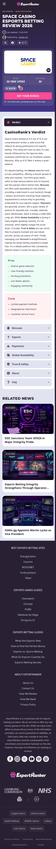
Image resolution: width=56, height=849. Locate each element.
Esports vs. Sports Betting (27, 655)
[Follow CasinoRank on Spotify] (38, 763)
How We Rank (27, 702)
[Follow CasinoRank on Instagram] (17, 763)
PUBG (27, 613)
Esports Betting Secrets (27, 666)
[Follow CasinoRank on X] (24, 763)
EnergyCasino (27, 560)
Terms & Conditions (11, 843)
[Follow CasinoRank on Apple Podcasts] (45, 763)
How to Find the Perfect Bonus (27, 649)
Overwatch (27, 602)
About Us (27, 686)
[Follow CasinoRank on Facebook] (10, 763)
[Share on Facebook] (13, 42)
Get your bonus (28, 96)
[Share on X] (5, 42)
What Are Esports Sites (27, 644)
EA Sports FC (27, 623)
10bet (27, 581)
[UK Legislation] (29, 794)
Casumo (27, 565)
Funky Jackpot (27, 576)
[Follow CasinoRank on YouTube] (31, 763)
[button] (28, 122)
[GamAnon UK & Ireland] (27, 802)
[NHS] (44, 794)
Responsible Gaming (43, 843)
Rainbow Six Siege (27, 618)
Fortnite (27, 607)
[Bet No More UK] (19, 802)
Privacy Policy (27, 708)
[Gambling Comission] (13, 794)
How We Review (27, 697)
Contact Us (27, 692)
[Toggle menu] (4, 4)
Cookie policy (27, 843)
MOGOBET (27, 570)
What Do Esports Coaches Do (27, 660)
